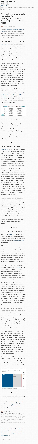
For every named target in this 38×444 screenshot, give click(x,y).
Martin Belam (7, 26)
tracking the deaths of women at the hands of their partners (13, 94)
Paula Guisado (4, 149)
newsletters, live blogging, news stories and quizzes (12, 413)
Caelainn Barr (11, 234)
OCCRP (18, 267)
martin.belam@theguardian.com (7, 422)
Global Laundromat (18, 240)
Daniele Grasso (5, 44)
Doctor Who (18, 414)
